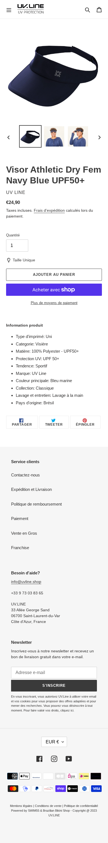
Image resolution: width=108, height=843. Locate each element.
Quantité (13, 235)
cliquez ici (66, 710)
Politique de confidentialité (81, 805)
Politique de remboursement (36, 504)
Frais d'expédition (49, 210)
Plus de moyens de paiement (54, 303)
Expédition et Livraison (31, 489)
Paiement (19, 518)
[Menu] (9, 9)
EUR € (52, 741)
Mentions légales (21, 805)
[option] (30, 136)
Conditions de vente (48, 805)
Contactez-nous (25, 475)
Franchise (20, 547)
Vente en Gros (24, 533)
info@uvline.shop (26, 581)
